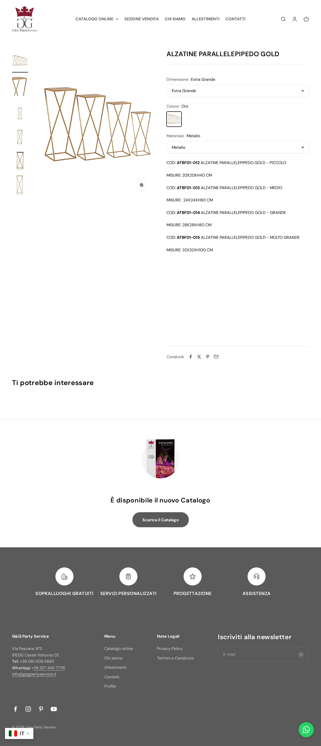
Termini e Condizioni (175, 658)
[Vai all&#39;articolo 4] (20, 136)
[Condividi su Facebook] (190, 356)
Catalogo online (118, 648)
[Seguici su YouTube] (53, 709)
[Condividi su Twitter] (199, 356)
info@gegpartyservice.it (34, 674)
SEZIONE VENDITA (141, 19)
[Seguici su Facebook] (15, 709)
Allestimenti (115, 667)
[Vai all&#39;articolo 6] (20, 185)
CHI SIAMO (175, 19)
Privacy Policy (170, 648)
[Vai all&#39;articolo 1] (20, 61)
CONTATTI (235, 19)
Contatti (111, 677)
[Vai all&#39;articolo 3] (20, 111)
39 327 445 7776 (49, 667)
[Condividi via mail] (216, 356)
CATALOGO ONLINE (94, 19)
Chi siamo (113, 658)
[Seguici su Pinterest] (41, 709)
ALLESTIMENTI (205, 19)
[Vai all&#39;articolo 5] (20, 161)
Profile (110, 686)
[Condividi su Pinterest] (207, 356)
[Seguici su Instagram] (28, 709)
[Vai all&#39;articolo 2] (20, 86)
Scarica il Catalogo (160, 520)
